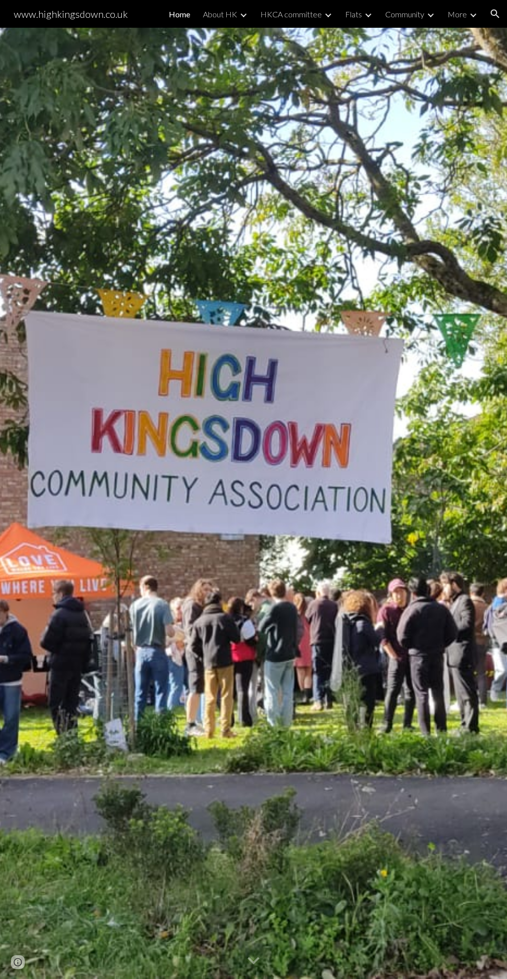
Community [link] (404, 14)
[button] (495, 14)
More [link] (457, 14)
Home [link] (179, 14)
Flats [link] (353, 14)
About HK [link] (220, 14)
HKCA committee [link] (291, 14)
